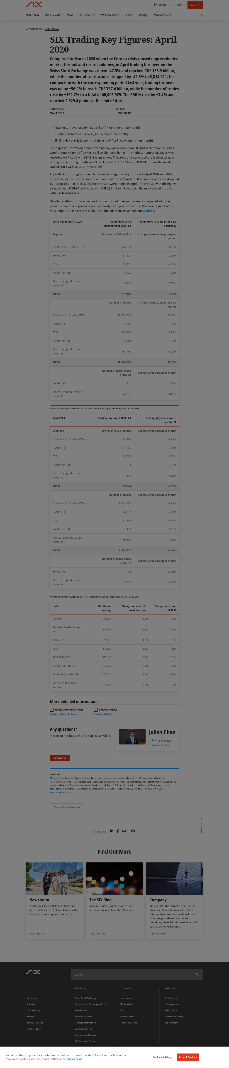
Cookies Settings (162, 1057)
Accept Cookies (188, 1057)
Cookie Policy (74, 1058)
